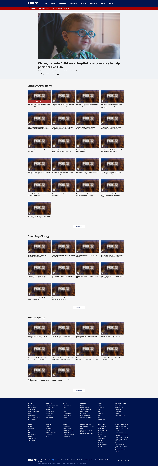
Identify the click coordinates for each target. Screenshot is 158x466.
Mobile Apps (101, 428)
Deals (29, 430)
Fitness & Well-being (51, 432)
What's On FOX (119, 407)
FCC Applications (102, 444)
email (128, 460)
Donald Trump (84, 411)
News (30, 403)
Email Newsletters (102, 430)
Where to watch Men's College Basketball (121, 440)
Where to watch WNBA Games (121, 447)
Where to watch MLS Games (120, 450)
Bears (99, 406)
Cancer (47, 426)
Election (82, 406)
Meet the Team (102, 436)
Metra (64, 411)
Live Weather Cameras (52, 406)
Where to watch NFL (120, 426)
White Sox (100, 413)
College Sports (101, 419)
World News (31, 409)
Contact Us (101, 432)
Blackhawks (101, 407)
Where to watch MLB (120, 432)
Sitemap (100, 446)
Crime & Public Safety (34, 411)
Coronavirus (49, 428)
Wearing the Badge (68, 430)
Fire (99, 415)
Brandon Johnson (85, 415)
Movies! (117, 413)
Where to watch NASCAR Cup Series (121, 434)
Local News (31, 406)
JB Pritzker (83, 413)
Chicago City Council (85, 417)
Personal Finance (32, 434)
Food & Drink (118, 411)
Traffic (65, 403)
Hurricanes (48, 415)
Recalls (47, 436)
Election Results (84, 407)
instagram (121, 460)
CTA (64, 409)
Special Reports (32, 415)
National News (32, 407)
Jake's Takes (118, 406)
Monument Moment (68, 434)
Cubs (99, 411)
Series (65, 424)
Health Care (49, 434)
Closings (48, 409)
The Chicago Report (85, 409)
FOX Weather (49, 417)
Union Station (66, 417)
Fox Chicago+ (118, 409)
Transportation (67, 406)
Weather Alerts (50, 407)
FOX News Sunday (33, 419)
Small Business (32, 438)
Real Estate (31, 436)
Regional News (85, 424)
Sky (98, 417)
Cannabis (48, 430)
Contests (100, 434)
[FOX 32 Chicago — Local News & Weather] (33, 4)
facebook (118, 460)
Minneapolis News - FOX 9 (87, 433)
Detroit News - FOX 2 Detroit (86, 430)
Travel (64, 407)
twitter (125, 460)
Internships (101, 440)
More (111, 3)
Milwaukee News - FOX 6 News (87, 427)
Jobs (29, 432)
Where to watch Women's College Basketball (122, 443)
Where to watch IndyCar (121, 437)
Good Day (31, 413)
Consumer (31, 428)
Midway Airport (67, 415)
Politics (83, 403)
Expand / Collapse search (129, 3)
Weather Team (50, 411)
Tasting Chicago (67, 432)
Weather (49, 403)
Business (30, 426)
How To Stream (102, 426)
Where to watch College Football (121, 429)
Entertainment (120, 403)
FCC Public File (101, 442)
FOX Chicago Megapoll (34, 417)
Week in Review (67, 428)
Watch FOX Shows (120, 415)
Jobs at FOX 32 (102, 438)
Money (30, 424)
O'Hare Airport (67, 413)
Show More (79, 226)
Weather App (49, 413)
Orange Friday (66, 436)
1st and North (66, 426)
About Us (101, 424)
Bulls (99, 409)
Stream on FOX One (122, 424)
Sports (100, 403)
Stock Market (31, 440)
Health (48, 424)
